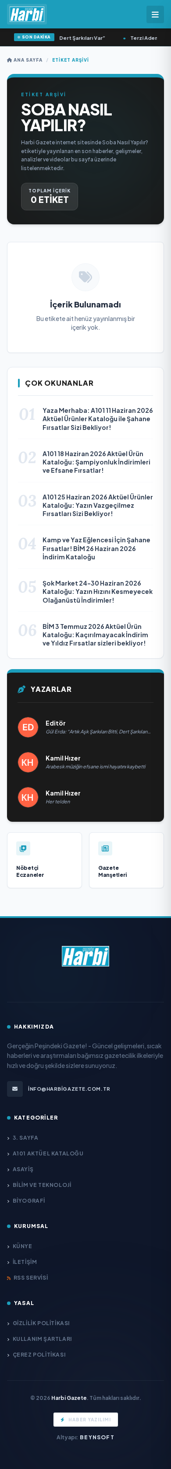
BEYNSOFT (97, 1437)
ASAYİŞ (23, 1169)
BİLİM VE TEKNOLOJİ (42, 1185)
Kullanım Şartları (42, 1339)
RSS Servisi (31, 1277)
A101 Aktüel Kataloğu (48, 1153)
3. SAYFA (25, 1137)
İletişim (25, 1262)
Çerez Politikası (39, 1354)
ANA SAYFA (27, 60)
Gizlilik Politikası (41, 1323)
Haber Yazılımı (89, 1419)
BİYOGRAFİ (29, 1200)
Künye (22, 1246)
